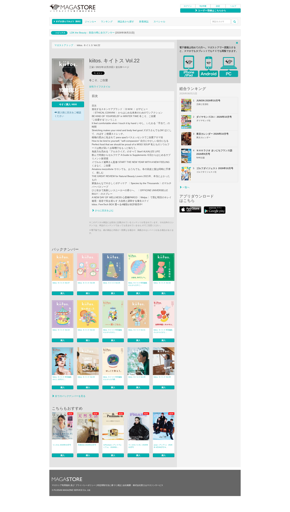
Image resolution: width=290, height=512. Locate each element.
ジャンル (89, 21)
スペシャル (159, 21)
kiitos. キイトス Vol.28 (162, 377)
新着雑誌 (144, 21)
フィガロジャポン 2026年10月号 (138, 446)
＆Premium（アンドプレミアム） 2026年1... (112, 446)
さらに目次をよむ (104, 210)
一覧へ (185, 187)
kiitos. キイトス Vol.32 (86, 330)
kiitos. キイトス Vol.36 (86, 283)
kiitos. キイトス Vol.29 (136, 377)
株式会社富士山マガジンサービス (148, 485)
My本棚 (203, 6)
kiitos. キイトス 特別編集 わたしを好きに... (62, 378)
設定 (218, 6)
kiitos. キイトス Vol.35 (111, 283)
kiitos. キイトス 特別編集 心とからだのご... (137, 284)
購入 (63, 293)
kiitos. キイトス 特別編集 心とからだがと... (112, 331)
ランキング (107, 21)
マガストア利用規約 (61, 485)
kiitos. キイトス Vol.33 (61, 330)
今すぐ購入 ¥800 (68, 104)
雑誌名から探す (126, 21)
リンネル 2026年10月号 (62, 445)
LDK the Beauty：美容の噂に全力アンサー (92, 32)
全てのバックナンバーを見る (69, 396)
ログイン (188, 6)
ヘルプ (233, 6)
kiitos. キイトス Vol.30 (86, 377)
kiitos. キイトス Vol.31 (136, 330)
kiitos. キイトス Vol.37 (61, 283)
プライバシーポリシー (86, 485)
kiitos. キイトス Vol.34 (162, 283)
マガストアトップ (63, 45)
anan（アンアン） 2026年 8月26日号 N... (163, 446)
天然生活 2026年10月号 (87, 445)
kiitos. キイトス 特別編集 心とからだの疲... (112, 378)
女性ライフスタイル (99, 86)
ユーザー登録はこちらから (211, 10)
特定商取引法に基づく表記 (109, 485)
